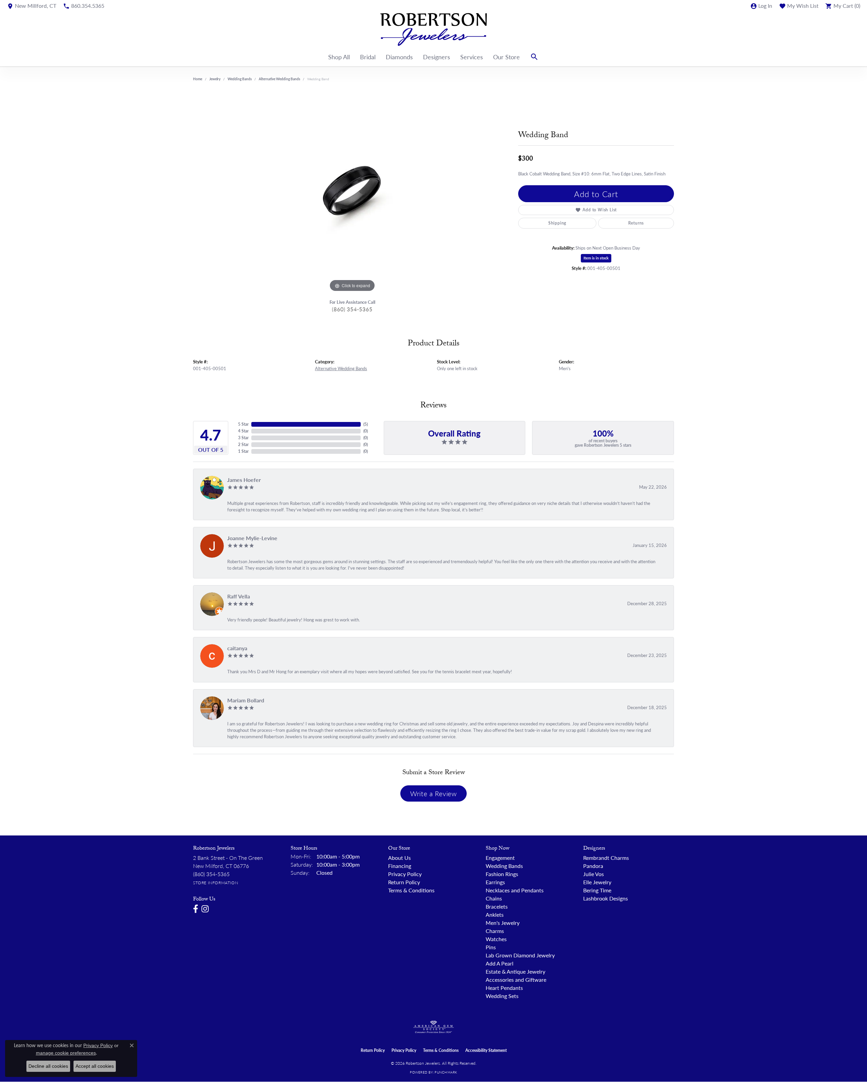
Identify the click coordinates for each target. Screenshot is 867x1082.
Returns (636, 223)
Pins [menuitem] (491, 947)
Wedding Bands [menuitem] (504, 866)
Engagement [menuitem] (500, 858)
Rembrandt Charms (606, 858)
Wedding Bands (240, 79)
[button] (761, 6)
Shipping (557, 223)
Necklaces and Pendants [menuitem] (515, 890)
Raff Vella (238, 596)
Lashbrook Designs (605, 898)
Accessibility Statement (486, 1050)
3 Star (243, 438)
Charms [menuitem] (495, 931)
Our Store (506, 56)
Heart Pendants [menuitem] (504, 988)
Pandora (593, 866)
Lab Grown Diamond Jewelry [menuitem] (520, 955)
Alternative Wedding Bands (279, 79)
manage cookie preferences (66, 1053)
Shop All (339, 56)
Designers (436, 56)
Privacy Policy (405, 874)
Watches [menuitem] (496, 939)
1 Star (243, 451)
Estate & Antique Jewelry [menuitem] (515, 971)
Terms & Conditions (411, 890)
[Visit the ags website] (433, 1027)
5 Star (243, 424)
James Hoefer (244, 480)
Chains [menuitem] (494, 898)
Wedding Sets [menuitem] (502, 996)
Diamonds (399, 56)
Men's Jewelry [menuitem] (503, 923)
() (365, 424)
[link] (31, 6)
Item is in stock (596, 257)
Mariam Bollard (245, 700)
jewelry (214, 79)
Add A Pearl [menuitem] (499, 963)
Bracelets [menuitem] (497, 906)
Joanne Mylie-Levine (252, 538)
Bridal (368, 56)
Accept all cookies (95, 1066)
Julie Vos (593, 874)
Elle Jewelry (597, 882)
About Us (399, 858)
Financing (399, 866)
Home (197, 79)
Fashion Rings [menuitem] (502, 874)
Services (471, 56)
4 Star (243, 431)
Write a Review (433, 793)
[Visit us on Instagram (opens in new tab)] (205, 909)
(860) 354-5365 (352, 309)
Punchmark (446, 1072)
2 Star (243, 444)
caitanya (237, 648)
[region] (352, 192)
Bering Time (597, 890)
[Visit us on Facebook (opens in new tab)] (195, 909)
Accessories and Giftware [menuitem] (516, 979)
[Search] (534, 56)
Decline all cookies (48, 1066)
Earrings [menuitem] (495, 882)
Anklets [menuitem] (495, 914)
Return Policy (404, 882)
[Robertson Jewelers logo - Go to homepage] (433, 29)
